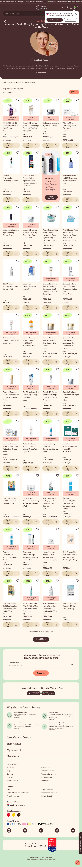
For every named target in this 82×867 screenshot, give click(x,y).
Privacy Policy (46, 777)
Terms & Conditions (48, 774)
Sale (8, 790)
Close (76, 14)
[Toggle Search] (7, 7)
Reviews (10, 777)
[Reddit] (57, 830)
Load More (41, 639)
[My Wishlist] (63, 7)
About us (10, 767)
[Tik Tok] (41, 830)
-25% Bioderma (47, 790)
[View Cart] (71, 7)
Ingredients (41, 21)
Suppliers (45, 780)
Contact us (45, 767)
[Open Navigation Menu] (4, 7)
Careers (10, 774)
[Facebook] (25, 830)
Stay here (70, 20)
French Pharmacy (13, 796)
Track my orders (47, 771)
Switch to (54, 20)
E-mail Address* (14, 663)
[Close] (80, 833)
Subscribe (41, 673)
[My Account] (67, 7)
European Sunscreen (49, 793)
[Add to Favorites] (17, 100)
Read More (42, 72)
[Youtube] (73, 830)
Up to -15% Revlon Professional (18, 793)
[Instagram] (9, 830)
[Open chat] (77, 862)
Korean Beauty (47, 796)
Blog (8, 771)
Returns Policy (12, 780)
